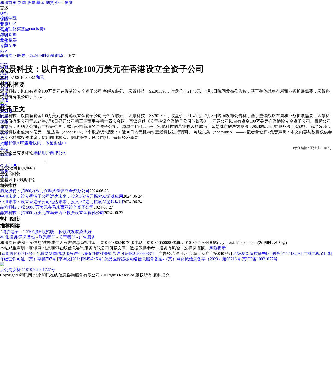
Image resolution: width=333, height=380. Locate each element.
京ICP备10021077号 (260, 259)
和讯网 (6, 55)
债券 (69, 2)
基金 (40, 2)
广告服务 (87, 237)
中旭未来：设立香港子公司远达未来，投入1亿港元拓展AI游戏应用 (61, 201)
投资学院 (8, 18)
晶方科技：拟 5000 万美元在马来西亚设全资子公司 (47, 207)
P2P (3, 51)
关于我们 (67, 237)
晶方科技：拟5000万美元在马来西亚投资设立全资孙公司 (52, 212)
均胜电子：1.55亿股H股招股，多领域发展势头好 (47, 231)
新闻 (22, 2)
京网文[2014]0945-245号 (80, 259)
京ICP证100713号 (17, 253)
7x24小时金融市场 (46, 55)
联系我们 (47, 237)
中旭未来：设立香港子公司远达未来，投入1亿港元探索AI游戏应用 (61, 196)
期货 (50, 2)
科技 (4, 149)
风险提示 (217, 248)
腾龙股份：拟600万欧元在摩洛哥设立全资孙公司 (44, 191)
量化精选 (8, 40)
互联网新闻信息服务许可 (59, 253)
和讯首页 (8, 2)
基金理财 (8, 29)
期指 (4, 100)
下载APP (8, 45)
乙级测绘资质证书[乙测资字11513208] (267, 253)
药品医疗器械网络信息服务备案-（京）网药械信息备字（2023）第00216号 (172, 259)
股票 (31, 2)
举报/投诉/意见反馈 (17, 237)
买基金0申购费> (31, 29)
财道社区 (8, 23)
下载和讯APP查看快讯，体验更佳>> (33, 143)
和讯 (40, 77)
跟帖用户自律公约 (50, 153)
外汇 (59, 2)
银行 (4, 13)
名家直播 (8, 34)
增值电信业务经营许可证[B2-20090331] (118, 253)
